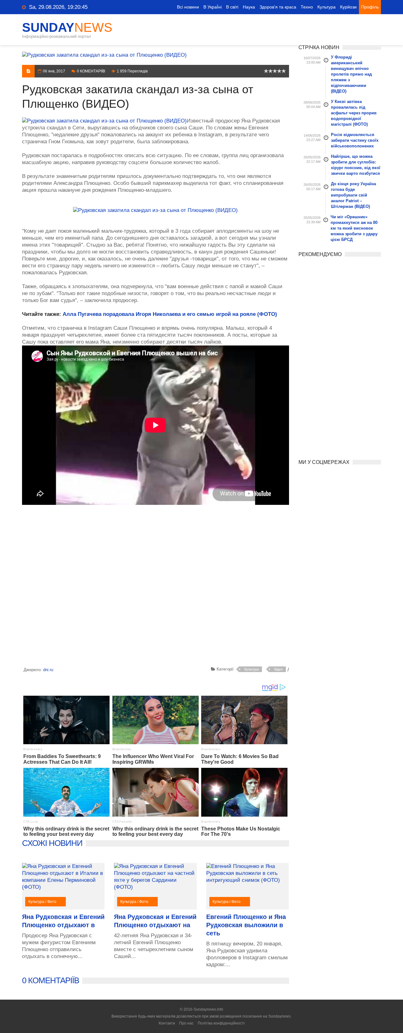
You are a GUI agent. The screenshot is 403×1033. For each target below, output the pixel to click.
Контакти (167, 1023)
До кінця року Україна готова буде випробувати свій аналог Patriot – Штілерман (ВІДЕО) (353, 195)
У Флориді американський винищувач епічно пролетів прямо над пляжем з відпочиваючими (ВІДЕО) (351, 74)
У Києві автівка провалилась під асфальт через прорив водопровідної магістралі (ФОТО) (354, 113)
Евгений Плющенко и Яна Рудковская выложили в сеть (246, 925)
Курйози (348, 6)
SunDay (67, 27)
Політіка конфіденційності (221, 1023)
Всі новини (188, 6)
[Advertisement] (155, 587)
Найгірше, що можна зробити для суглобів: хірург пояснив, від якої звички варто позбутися (355, 165)
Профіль (370, 6)
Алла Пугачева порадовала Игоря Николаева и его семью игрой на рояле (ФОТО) (170, 314)
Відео (278, 669)
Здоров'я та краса (277, 6)
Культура (326, 6)
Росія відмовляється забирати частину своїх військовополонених (354, 140)
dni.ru (48, 669)
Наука (249, 6)
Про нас (186, 1023)
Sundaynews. (280, 1016)
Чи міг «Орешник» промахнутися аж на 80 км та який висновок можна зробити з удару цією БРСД (354, 228)
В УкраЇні (212, 6)
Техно (307, 6)
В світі (232, 6)
